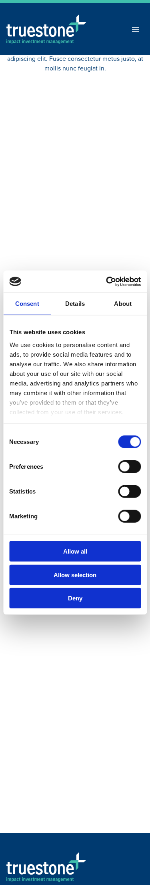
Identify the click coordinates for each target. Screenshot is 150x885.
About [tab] (123, 303)
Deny (75, 598)
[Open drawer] (136, 29)
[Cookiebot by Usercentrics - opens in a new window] (107, 281)
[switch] (129, 466)
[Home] (46, 29)
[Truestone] (46, 867)
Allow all (75, 551)
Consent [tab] (27, 303)
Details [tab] (75, 303)
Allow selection (75, 574)
